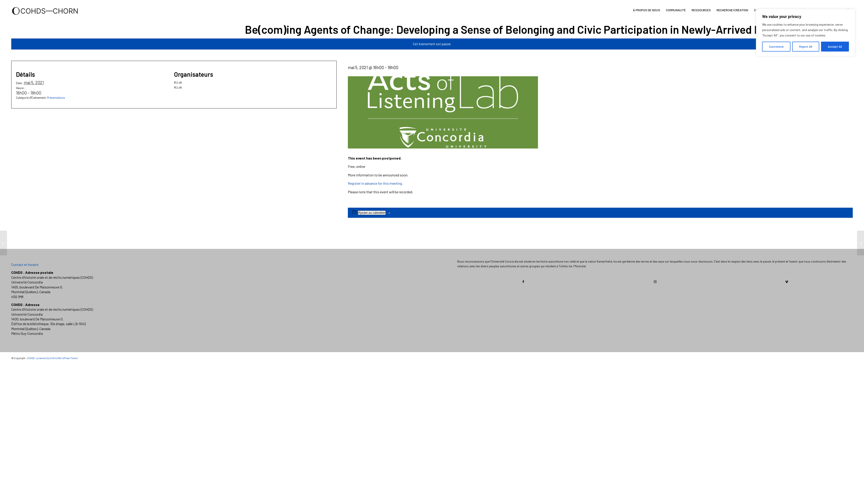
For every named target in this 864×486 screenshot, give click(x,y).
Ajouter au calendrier (371, 212)
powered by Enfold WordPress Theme (57, 358)
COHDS (31, 358)
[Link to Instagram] (655, 282)
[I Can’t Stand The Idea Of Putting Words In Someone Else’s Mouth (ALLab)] (3, 243)
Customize (776, 46)
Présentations (56, 97)
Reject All (805, 46)
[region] (805, 32)
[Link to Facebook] (523, 282)
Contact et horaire (24, 264)
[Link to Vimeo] (787, 282)
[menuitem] (646, 10)
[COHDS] (45, 17)
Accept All (835, 46)
